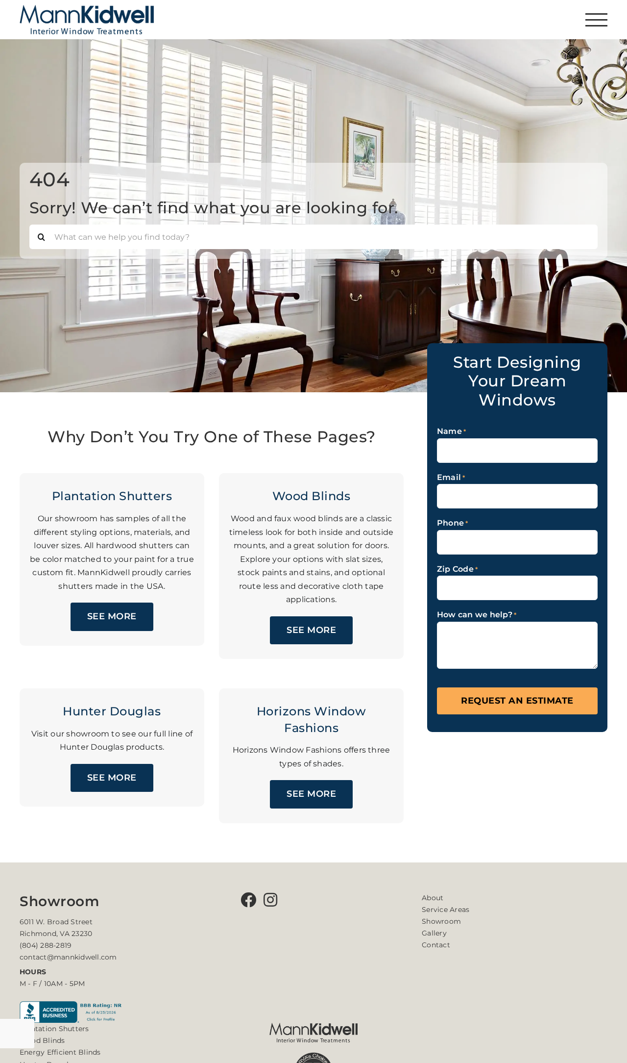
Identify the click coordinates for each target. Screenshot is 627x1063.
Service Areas (445, 909)
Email (451, 477)
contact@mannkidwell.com (68, 957)
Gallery (434, 933)
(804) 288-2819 (46, 945)
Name (451, 431)
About (432, 897)
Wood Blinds (42, 1040)
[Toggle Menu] (596, 19)
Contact (436, 944)
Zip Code (457, 569)
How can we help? (476, 614)
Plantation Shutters (54, 1028)
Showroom (441, 921)
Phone (452, 523)
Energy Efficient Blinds (60, 1052)
